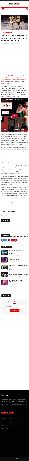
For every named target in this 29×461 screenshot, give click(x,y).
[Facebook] (2, 413)
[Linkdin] (7, 413)
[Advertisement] (14, 58)
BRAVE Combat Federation (6, 32)
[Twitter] (5, 413)
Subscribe (14, 310)
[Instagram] (10, 413)
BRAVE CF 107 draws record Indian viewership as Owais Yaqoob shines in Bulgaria (18, 252)
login (5, 215)
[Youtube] (12, 413)
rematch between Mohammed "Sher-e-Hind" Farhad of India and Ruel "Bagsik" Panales (13, 79)
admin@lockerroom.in (7, 409)
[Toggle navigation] (3, 9)
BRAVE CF (10, 75)
